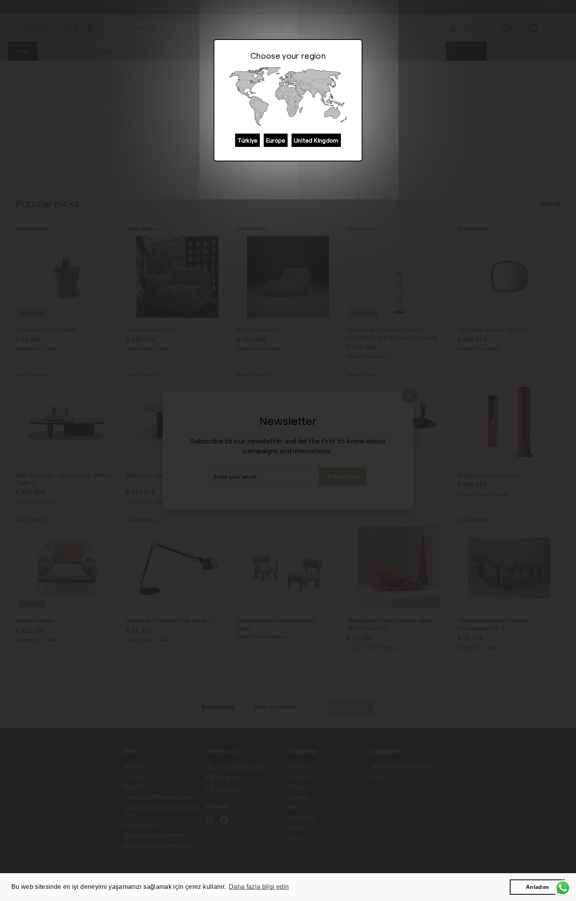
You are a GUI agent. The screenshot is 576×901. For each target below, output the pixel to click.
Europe (275, 140)
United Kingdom (316, 140)
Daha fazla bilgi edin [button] (259, 886)
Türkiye (247, 140)
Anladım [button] (537, 887)
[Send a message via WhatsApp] (563, 888)
